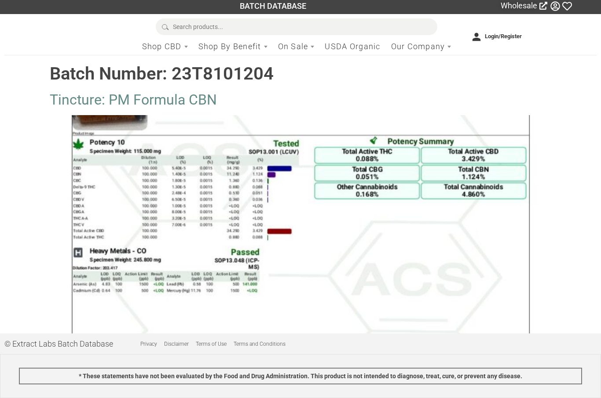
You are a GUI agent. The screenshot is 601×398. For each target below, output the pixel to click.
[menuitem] (165, 46)
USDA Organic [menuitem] (352, 46)
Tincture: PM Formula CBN (133, 99)
